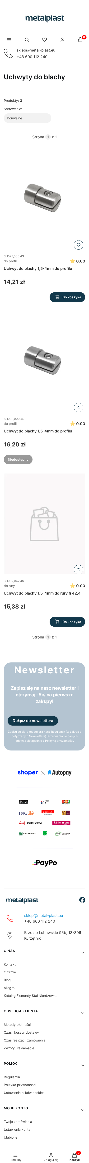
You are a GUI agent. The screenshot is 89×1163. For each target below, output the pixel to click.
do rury (9, 586)
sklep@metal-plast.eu (36, 50)
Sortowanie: (13, 109)
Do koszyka (71, 297)
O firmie (10, 972)
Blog (7, 980)
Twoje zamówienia (18, 1122)
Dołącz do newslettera (33, 720)
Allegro (9, 988)
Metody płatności (17, 1024)
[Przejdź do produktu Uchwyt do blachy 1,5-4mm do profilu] (44, 199)
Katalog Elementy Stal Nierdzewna (30, 996)
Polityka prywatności (20, 1085)
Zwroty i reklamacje (19, 1048)
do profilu (11, 261)
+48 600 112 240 (32, 56)
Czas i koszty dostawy (21, 1032)
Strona (38, 137)
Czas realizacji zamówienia (24, 1040)
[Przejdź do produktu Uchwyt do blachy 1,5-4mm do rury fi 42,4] (44, 524)
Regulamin (12, 1077)
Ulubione (10, 1137)
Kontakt (10, 964)
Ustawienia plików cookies (24, 1093)
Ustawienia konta (17, 1129)
